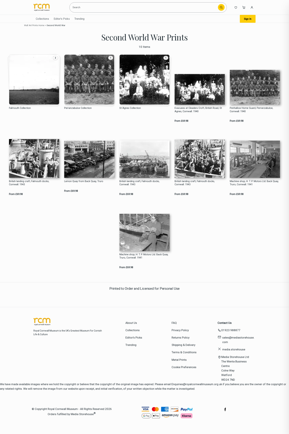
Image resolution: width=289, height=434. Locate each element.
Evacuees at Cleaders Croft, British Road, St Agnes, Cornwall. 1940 (198, 110)
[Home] (48, 7)
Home (41, 25)
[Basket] (244, 7)
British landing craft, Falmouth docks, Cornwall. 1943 (29, 183)
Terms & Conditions (184, 352)
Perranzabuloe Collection (78, 108)
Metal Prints (179, 359)
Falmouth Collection (20, 108)
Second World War (56, 25)
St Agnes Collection (130, 108)
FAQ (174, 322)
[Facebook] (225, 411)
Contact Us (225, 322)
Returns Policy (180, 337)
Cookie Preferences (184, 367)
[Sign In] (252, 7)
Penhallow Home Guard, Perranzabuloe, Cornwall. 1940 (251, 110)
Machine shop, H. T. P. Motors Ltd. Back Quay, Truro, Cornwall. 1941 (254, 183)
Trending (79, 18)
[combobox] (144, 7)
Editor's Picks (62, 18)
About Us (131, 322)
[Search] (221, 7)
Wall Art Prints (31, 25)
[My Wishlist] (235, 7)
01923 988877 (230, 330)
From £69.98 (181, 121)
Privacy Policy (180, 330)
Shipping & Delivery (183, 345)
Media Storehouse (82, 414)
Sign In (247, 18)
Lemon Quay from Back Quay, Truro (83, 181)
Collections (42, 18)
